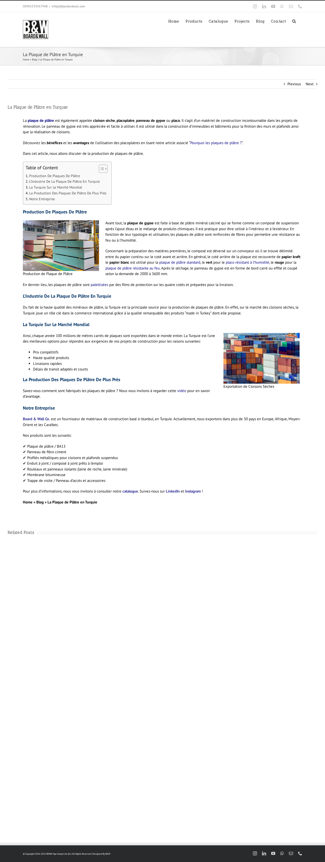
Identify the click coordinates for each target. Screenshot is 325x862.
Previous (294, 83)
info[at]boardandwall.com (68, 6)
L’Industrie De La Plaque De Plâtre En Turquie (64, 181)
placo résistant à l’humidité (247, 262)
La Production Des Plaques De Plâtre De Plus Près (67, 193)
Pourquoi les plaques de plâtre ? (216, 142)
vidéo (181, 390)
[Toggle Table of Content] (100, 168)
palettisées (99, 284)
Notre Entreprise (42, 199)
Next (310, 83)
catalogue (130, 491)
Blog (34, 59)
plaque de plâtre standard (179, 262)
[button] (294, 21)
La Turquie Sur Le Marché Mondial (55, 187)
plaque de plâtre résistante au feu (132, 268)
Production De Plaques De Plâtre (54, 176)
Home (26, 59)
